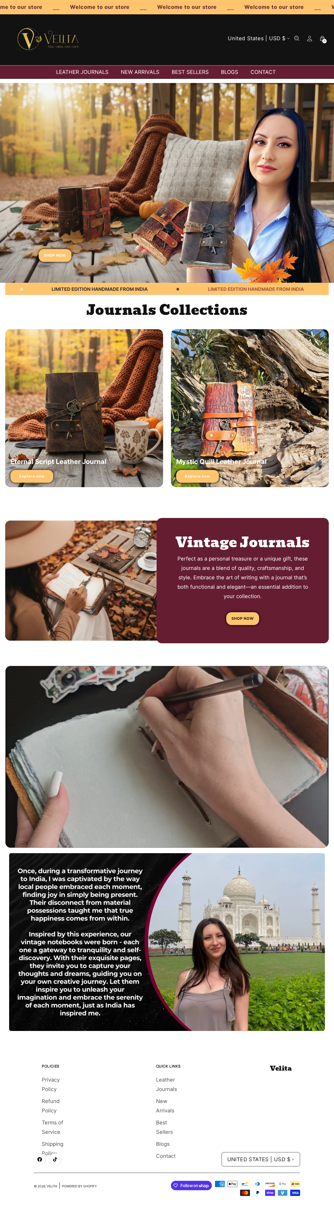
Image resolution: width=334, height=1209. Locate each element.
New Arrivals (165, 1106)
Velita (52, 1186)
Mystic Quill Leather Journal (221, 461)
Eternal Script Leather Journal (58, 461)
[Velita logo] (48, 38)
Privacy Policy (51, 1084)
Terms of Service (52, 1127)
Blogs (163, 1144)
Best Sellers (164, 1127)
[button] (296, 38)
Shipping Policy (52, 1149)
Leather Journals (166, 1084)
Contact (166, 1156)
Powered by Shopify (79, 1186)
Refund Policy (50, 1106)
